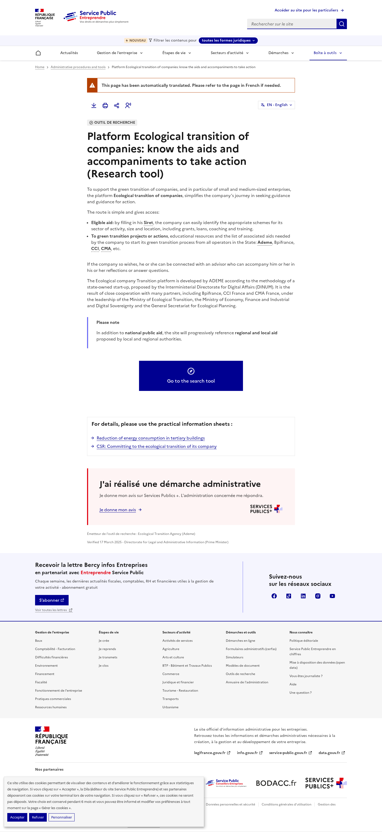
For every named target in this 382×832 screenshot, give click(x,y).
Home (39, 67)
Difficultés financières (51, 657)
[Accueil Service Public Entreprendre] (97, 22)
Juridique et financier (178, 682)
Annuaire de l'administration (247, 682)
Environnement (46, 665)
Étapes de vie (174, 53)
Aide (293, 684)
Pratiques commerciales (53, 699)
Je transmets (108, 657)
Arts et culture (173, 657)
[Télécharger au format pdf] (93, 105)
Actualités (69, 53)
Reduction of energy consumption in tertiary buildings (151, 438)
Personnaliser (61, 817)
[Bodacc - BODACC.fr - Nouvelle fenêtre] (276, 783)
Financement (44, 674)
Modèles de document (243, 665)
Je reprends (107, 649)
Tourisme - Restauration (180, 690)
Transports (170, 699)
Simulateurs (234, 657)
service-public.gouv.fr (288, 753)
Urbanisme (170, 707)
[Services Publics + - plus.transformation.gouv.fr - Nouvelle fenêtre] (326, 783)
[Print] (105, 105)
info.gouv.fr (247, 753)
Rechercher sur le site (342, 24)
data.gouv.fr (329, 753)
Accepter (17, 817)
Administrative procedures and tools (78, 67)
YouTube (332, 596)
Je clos (103, 665)
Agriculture (170, 649)
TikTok (289, 596)
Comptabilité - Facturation (55, 649)
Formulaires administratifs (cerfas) (251, 649)
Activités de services (177, 640)
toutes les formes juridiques (226, 40)
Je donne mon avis (118, 510)
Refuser (38, 817)
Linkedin (303, 596)
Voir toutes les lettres (51, 610)
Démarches (278, 53)
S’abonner (49, 600)
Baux (38, 640)
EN (277, 105)
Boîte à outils (325, 53)
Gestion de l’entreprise (117, 53)
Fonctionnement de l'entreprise (58, 690)
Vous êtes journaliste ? (305, 676)
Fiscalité (41, 682)
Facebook (274, 596)
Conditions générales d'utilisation (286, 804)
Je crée (104, 640)
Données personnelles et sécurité (230, 804)
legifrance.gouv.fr (210, 753)
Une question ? (300, 692)
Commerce (170, 674)
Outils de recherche (240, 674)
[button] (128, 105)
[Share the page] (116, 105)
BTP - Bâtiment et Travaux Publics (187, 665)
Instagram (318, 596)
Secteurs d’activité (227, 53)
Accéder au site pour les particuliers (306, 10)
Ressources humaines (51, 707)
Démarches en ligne (240, 640)
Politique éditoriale (303, 640)
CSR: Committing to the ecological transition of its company (157, 446)
